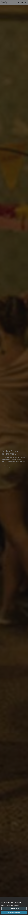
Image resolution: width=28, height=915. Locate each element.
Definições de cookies (14, 908)
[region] (14, 906)
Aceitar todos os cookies (14, 912)
